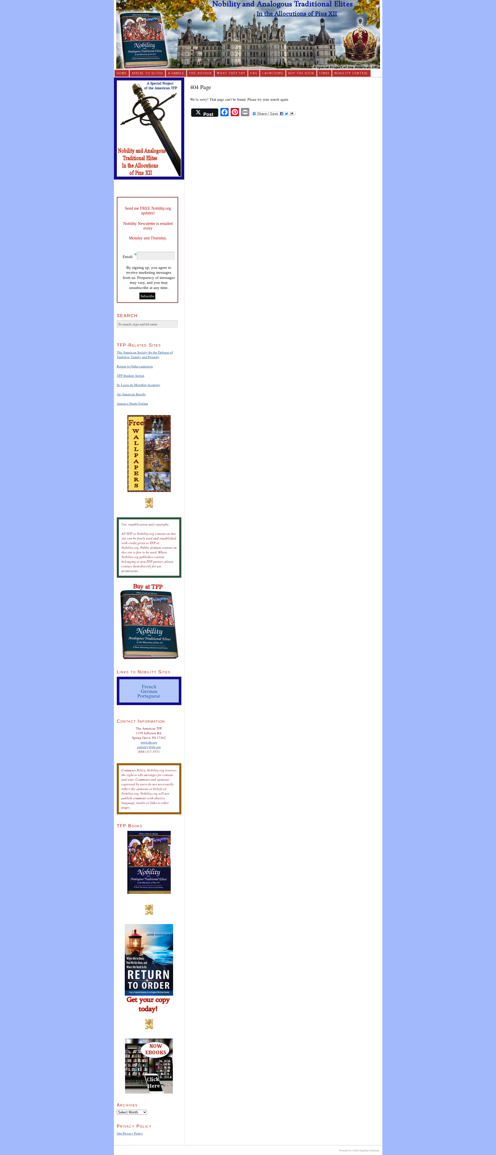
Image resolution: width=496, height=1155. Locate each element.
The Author (200, 73)
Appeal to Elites (147, 73)
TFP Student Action (130, 375)
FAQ (253, 73)
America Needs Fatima (132, 403)
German (149, 691)
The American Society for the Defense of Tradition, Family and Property (145, 354)
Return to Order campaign (135, 366)
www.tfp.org (149, 742)
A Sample (176, 73)
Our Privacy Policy (130, 1133)
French (149, 686)
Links (324, 73)
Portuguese (148, 695)
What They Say (231, 73)
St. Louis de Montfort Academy (138, 385)
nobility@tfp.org (149, 747)
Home (122, 73)
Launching (272, 73)
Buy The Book (301, 73)
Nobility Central (351, 73)
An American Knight (131, 394)
